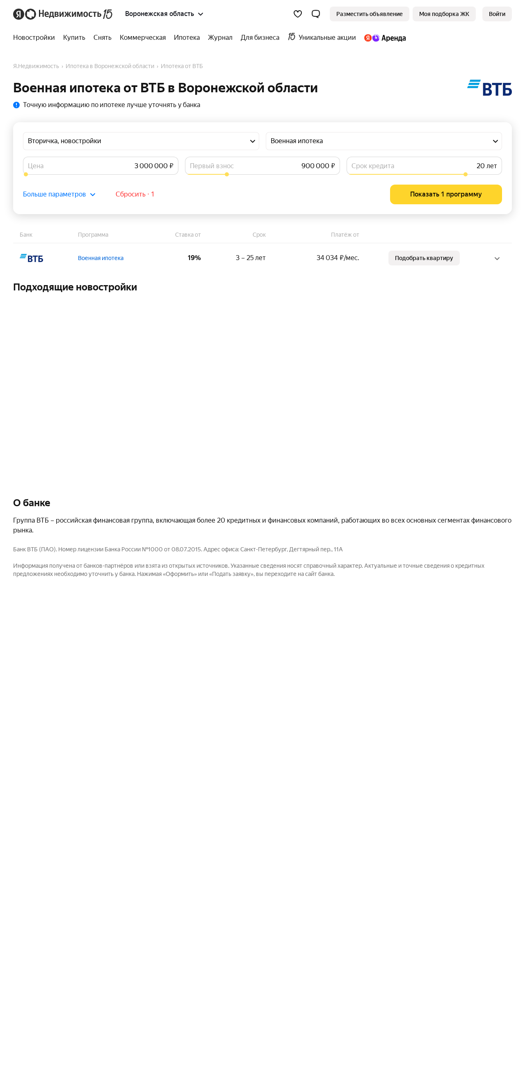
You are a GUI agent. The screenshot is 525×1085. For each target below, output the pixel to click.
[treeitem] (36, 38)
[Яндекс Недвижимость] (63, 14)
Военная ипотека (100, 258)
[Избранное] (297, 14)
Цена (35, 166)
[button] (315, 14)
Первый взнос (212, 166)
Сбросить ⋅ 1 (135, 194)
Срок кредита (373, 166)
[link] (497, 14)
